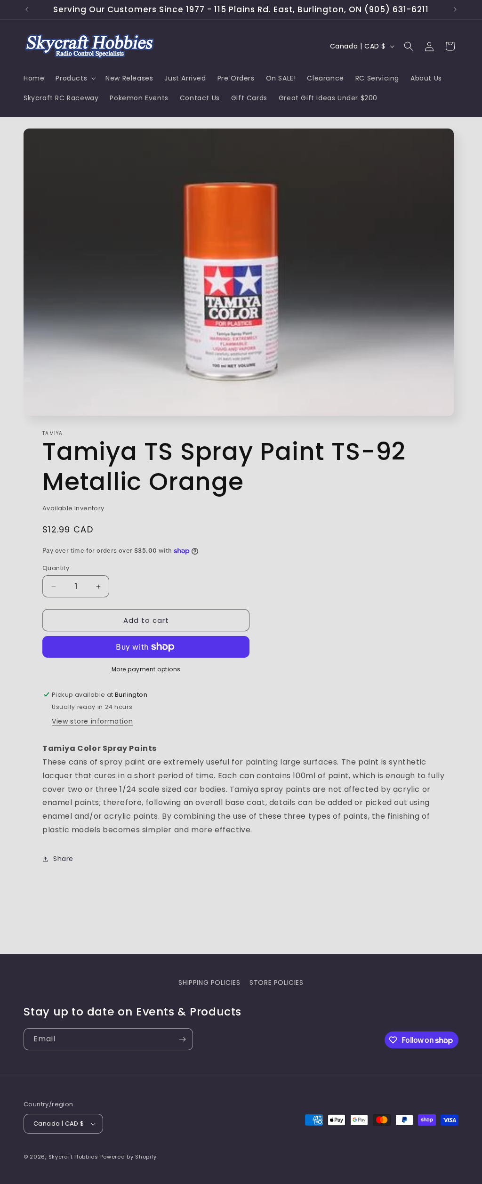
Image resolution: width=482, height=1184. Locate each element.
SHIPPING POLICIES (209, 982)
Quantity (55, 568)
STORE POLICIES (276, 982)
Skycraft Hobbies (74, 1156)
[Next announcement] (455, 9)
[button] (75, 78)
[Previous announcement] (26, 9)
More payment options (146, 669)
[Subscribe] (182, 1039)
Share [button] (63, 858)
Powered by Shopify (128, 1156)
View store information (92, 721)
